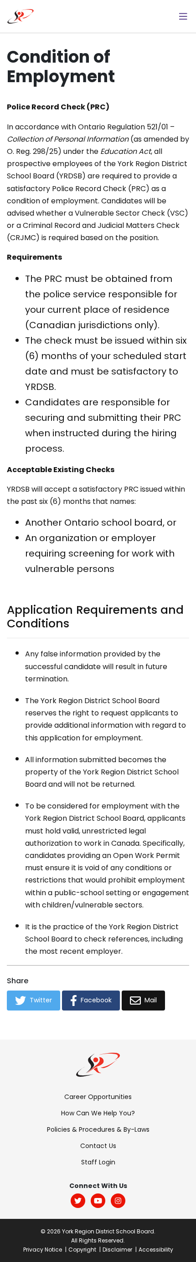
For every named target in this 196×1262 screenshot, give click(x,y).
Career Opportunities (98, 1096)
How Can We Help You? (98, 1113)
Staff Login (98, 1162)
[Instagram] (118, 1200)
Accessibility (156, 1249)
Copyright (82, 1249)
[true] (183, 16)
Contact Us (98, 1145)
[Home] (20, 15)
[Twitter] (78, 1200)
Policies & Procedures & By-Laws (98, 1129)
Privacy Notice (42, 1249)
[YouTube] (98, 1200)
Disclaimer (117, 1249)
